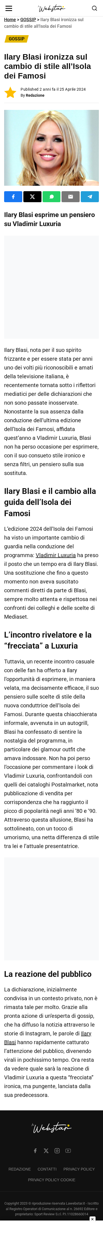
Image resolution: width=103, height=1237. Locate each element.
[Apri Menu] (8, 8)
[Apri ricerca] (94, 8)
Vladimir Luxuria (56, 555)
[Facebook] (35, 1150)
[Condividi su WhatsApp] (52, 196)
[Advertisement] (51, 287)
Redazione (35, 95)
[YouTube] (68, 1150)
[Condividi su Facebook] (13, 196)
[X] (46, 1150)
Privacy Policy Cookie (51, 1180)
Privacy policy (79, 1169)
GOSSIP (28, 19)
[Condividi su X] (32, 196)
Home (10, 19)
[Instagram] (57, 1150)
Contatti (47, 1169)
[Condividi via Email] (71, 196)
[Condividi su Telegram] (90, 196)
